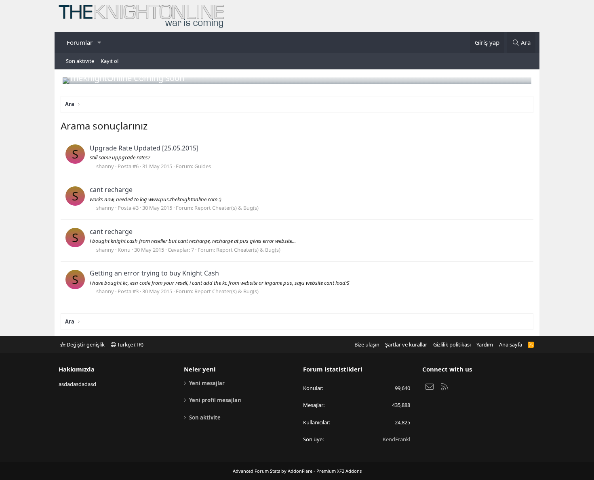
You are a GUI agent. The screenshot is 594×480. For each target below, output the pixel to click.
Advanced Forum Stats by (297, 471)
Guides (202, 166)
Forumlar (80, 42)
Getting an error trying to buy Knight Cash (154, 273)
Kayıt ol (109, 61)
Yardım (484, 344)
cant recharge (111, 189)
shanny (105, 166)
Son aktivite (80, 61)
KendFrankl (396, 439)
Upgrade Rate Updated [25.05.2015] (144, 148)
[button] (99, 42)
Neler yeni (200, 369)
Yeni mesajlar (207, 383)
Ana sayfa (510, 344)
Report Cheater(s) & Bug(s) (226, 207)
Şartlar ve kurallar (406, 344)
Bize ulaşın (366, 344)
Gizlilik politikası (452, 344)
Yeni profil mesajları (215, 400)
